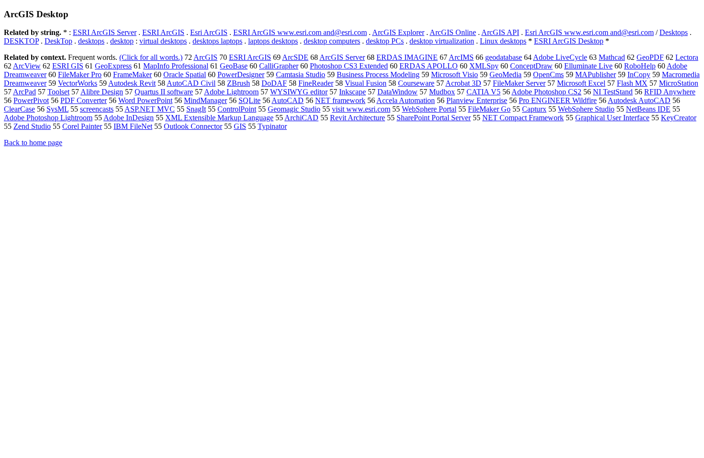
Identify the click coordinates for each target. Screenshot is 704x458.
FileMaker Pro (80, 74)
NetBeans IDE (648, 109)
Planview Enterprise (476, 100)
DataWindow (397, 92)
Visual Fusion (365, 83)
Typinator (272, 126)
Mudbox (442, 92)
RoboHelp (640, 66)
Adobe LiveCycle (560, 57)
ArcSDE (295, 57)
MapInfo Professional (175, 66)
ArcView (27, 66)
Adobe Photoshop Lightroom (48, 118)
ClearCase (19, 109)
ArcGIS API (500, 32)
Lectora (686, 57)
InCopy (638, 74)
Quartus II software (164, 92)
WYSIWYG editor (299, 92)
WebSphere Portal (429, 109)
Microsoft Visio (454, 74)
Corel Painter (82, 126)
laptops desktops (273, 41)
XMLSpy (484, 66)
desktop (122, 41)
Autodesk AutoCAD (639, 100)
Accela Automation (405, 100)
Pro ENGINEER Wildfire (558, 100)
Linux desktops (503, 41)
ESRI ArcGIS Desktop (568, 41)
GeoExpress (113, 66)
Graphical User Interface (612, 118)
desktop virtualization (441, 41)
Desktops (673, 32)
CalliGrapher (278, 66)
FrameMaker (132, 74)
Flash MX (632, 83)
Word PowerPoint (145, 100)
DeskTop (58, 41)
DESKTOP (21, 41)
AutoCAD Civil (191, 83)
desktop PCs (385, 41)
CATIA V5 (483, 92)
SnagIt (196, 109)
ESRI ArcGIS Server (104, 32)
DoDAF (274, 83)
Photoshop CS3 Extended (349, 66)
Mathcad (612, 57)
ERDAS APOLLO (428, 66)
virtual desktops (163, 41)
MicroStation (678, 83)
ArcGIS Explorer (398, 32)
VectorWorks (77, 83)
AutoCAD (288, 100)
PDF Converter (83, 100)
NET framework (340, 100)
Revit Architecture (357, 118)
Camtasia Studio (300, 74)
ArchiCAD (301, 118)
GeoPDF (650, 57)
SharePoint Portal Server (434, 118)
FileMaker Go (489, 109)
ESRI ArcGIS (163, 32)
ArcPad (24, 92)
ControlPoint (236, 109)
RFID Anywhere (669, 92)
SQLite (249, 100)
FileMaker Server (519, 83)
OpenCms (548, 74)
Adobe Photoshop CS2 (546, 92)
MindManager (205, 100)
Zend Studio (32, 126)
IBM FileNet (133, 126)
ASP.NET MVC (150, 109)
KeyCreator (678, 118)
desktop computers (332, 41)
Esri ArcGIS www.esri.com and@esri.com (589, 32)
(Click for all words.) (150, 57)
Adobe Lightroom (231, 92)
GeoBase (234, 66)
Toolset (58, 92)
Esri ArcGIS (208, 32)
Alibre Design (101, 92)
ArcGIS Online (453, 32)
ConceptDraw (531, 66)
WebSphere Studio (586, 109)
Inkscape (352, 92)
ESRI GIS (67, 66)
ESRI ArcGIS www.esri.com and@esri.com (300, 32)
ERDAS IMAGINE (407, 57)
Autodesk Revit (132, 83)
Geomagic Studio (294, 109)
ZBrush (238, 83)
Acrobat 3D (463, 83)
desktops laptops (217, 41)
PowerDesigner (240, 74)
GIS (240, 126)
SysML (57, 109)
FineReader (315, 83)
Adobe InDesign (128, 118)
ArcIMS (461, 57)
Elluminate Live (588, 66)
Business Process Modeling (378, 74)
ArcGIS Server (342, 57)
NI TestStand (613, 92)
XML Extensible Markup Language (219, 118)
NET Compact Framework (523, 118)
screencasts (97, 109)
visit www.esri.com (361, 109)
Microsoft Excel (581, 83)
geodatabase (503, 57)
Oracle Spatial (184, 74)
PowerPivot (31, 100)
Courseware (416, 83)
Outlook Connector (193, 126)
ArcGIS (205, 57)
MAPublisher (595, 74)
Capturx (534, 109)
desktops (91, 41)
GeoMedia (505, 74)
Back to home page (33, 142)
